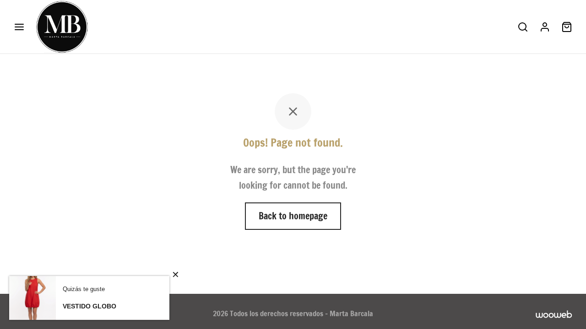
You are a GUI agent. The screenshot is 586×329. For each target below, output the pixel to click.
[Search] (522, 26)
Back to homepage (293, 216)
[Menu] (19, 27)
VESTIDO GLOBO (89, 306)
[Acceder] (544, 26)
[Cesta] (566, 26)
